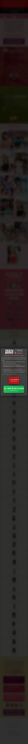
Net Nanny (12, 366)
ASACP (23, 366)
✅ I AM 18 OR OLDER (14, 389)
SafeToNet (18, 366)
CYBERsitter (6, 366)
